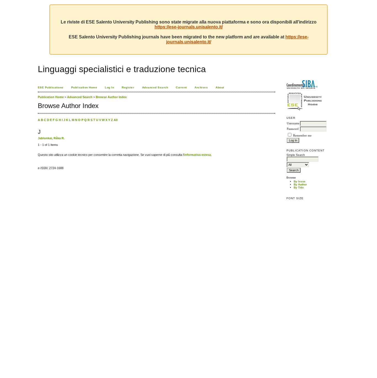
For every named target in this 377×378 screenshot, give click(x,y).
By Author (300, 184)
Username (293, 123)
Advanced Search (155, 87)
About (220, 87)
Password (293, 128)
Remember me (302, 135)
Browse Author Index (111, 97)
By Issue (300, 181)
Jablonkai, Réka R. (51, 138)
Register (128, 87)
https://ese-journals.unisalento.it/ (189, 27)
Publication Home (84, 87)
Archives (201, 87)
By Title (299, 187)
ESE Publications (50, 87)
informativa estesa (197, 154)
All (116, 120)
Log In (109, 87)
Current (181, 87)
